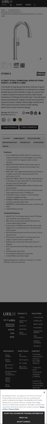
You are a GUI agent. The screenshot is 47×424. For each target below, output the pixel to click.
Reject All (23, 418)
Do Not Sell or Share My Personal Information (23, 413)
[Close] (44, 392)
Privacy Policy (14, 409)
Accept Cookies (23, 422)
